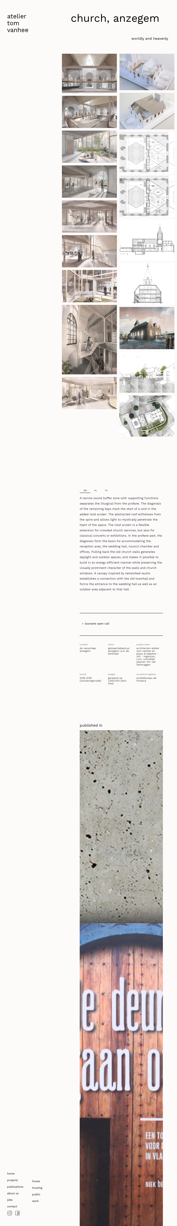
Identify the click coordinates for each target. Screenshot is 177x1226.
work (35, 1201)
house (36, 1181)
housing (37, 1188)
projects (12, 1180)
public (36, 1194)
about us (13, 1193)
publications (15, 1186)
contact (12, 1206)
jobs (9, 1200)
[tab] (85, 490)
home (11, 1173)
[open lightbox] (89, 75)
